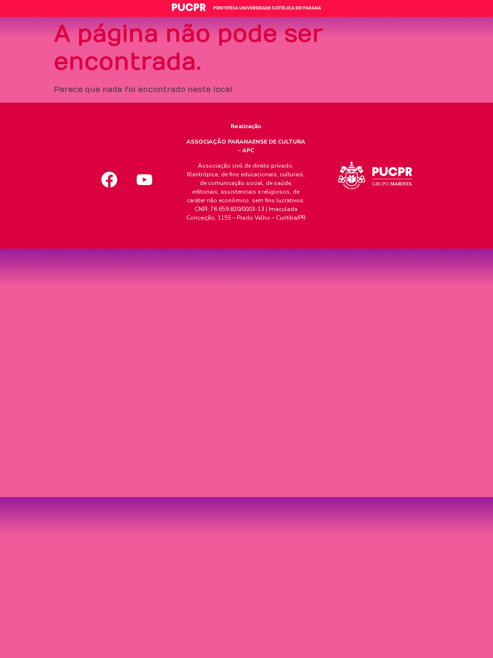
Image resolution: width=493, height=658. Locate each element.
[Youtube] (144, 179)
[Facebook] (109, 179)
